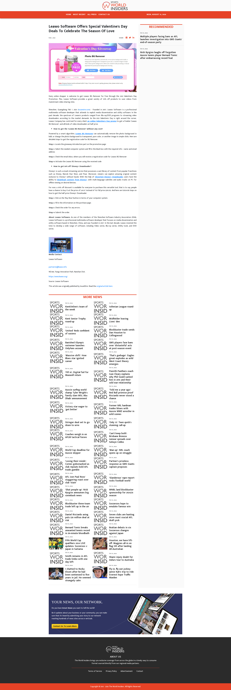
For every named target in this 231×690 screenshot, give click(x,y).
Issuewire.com (84, 109)
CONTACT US (104, 14)
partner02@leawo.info (58, 267)
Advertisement (127, 671)
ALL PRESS (91, 14)
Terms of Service (95, 671)
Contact (139, 671)
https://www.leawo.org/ (58, 276)
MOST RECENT (79, 14)
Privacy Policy (111, 671)
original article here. (104, 286)
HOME (68, 14)
